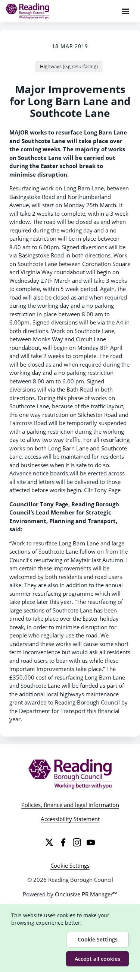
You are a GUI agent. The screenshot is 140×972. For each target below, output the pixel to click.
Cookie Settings (70, 865)
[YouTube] (91, 842)
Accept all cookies (97, 958)
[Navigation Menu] (125, 11)
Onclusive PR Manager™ (86, 894)
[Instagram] (77, 842)
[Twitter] (49, 842)
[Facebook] (63, 842)
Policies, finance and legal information (70, 804)
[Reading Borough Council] (70, 774)
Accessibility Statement (70, 819)
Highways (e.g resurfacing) (69, 66)
